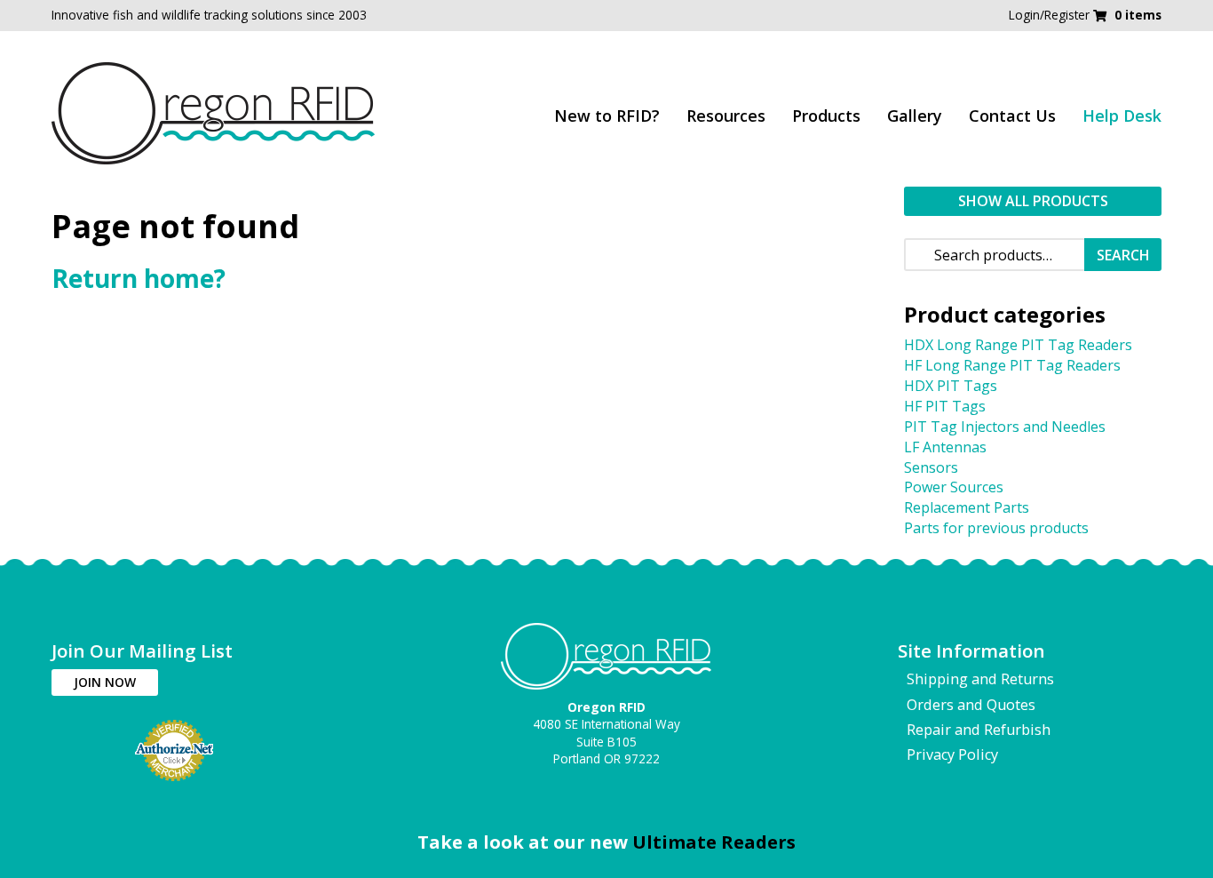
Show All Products (1033, 201)
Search (1123, 255)
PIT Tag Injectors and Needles (1005, 426)
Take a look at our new (606, 842)
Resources (725, 115)
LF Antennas (945, 447)
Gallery (914, 115)
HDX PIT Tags (950, 385)
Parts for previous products (996, 528)
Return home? (139, 278)
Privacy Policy (952, 754)
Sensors (931, 467)
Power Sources (953, 487)
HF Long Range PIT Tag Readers (1012, 365)
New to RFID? (607, 115)
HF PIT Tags (945, 406)
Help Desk (1121, 115)
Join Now (105, 682)
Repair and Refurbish (978, 729)
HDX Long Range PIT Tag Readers (1018, 345)
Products (826, 115)
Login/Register (1051, 14)
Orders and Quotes (971, 704)
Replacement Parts (966, 507)
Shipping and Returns (980, 679)
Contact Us (1012, 115)
